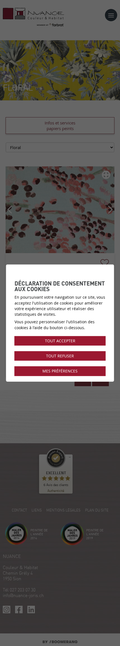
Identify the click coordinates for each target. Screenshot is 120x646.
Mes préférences (60, 371)
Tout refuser (60, 356)
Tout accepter (60, 340)
